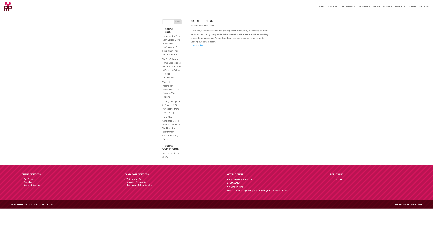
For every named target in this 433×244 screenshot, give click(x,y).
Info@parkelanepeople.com (240, 179)
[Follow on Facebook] (332, 179)
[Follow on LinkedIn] (336, 179)
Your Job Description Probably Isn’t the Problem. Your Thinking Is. (170, 89)
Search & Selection (32, 185)
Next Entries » (198, 45)
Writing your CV (134, 179)
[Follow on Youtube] (341, 179)
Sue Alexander (198, 25)
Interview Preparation (137, 182)
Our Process (29, 179)
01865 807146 (233, 183)
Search (177, 22)
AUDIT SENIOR (202, 21)
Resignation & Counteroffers (140, 185)
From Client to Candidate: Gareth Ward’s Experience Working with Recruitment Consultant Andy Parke (171, 128)
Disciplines (28, 182)
